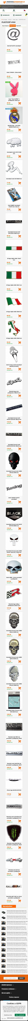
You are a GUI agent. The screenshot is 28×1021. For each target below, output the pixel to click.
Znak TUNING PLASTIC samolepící (14, 498)
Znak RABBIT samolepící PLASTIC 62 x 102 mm (14, 206)
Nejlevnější (12, 25)
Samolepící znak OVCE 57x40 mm (14, 152)
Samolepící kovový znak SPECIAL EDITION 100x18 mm (14, 418)
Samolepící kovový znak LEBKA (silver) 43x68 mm (14, 631)
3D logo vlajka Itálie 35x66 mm (14, 338)
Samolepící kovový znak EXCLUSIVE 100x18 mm (14, 232)
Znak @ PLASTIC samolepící (14, 45)
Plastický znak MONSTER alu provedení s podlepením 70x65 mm (14, 844)
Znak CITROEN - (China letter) (14, 72)
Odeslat (21, 978)
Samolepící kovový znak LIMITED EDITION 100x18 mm (14, 445)
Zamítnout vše (8, 1015)
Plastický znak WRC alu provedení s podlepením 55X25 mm (14, 737)
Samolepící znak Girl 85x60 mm (14, 178)
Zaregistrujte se (5, 7)
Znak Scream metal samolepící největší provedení (14, 365)
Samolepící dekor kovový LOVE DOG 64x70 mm (14, 711)
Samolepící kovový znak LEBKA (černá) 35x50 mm (14, 471)
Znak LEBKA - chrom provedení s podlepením (14, 578)
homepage (5, 19)
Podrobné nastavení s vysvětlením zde (14, 1018)
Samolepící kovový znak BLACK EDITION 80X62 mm (14, 525)
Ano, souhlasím (20, 1015)
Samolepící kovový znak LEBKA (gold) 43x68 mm (14, 657)
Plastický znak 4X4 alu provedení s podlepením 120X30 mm (14, 870)
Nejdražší (18, 25)
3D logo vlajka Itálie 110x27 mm (14, 259)
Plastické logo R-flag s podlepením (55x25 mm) (14, 604)
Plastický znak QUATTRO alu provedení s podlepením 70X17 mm (14, 764)
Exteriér (9, 19)
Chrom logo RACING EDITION (14, 790)
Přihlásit (14, 11)
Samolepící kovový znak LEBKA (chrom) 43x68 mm (14, 684)
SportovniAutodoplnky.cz (14, 2)
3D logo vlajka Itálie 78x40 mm (14, 311)
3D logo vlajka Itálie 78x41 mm (14, 285)
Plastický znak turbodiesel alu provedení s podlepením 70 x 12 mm (14, 817)
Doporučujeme (5, 25)
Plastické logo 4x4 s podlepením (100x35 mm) (14, 392)
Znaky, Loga (15, 19)
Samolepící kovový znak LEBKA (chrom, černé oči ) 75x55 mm (14, 551)
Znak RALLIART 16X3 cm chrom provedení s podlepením (14, 897)
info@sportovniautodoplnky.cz (8, 6)
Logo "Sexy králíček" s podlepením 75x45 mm (14, 99)
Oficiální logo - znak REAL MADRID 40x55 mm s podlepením (14, 126)
